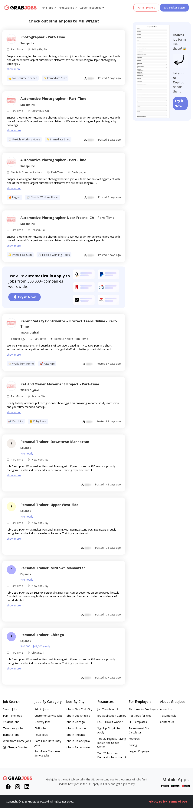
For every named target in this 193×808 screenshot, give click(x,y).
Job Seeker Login (174, 7)
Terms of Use (177, 801)
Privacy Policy (158, 801)
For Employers (146, 7)
